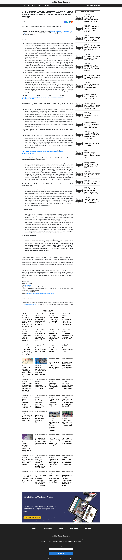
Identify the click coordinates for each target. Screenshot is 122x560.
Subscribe (61, 553)
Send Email (28, 285)
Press (61, 528)
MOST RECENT (32, 5)
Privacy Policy (47, 528)
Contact (88, 528)
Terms (34, 528)
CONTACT (46, 5)
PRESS (39, 5)
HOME (24, 5)
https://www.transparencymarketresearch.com (40, 293)
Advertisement (74, 528)
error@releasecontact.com (29, 304)
